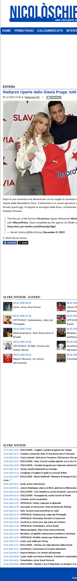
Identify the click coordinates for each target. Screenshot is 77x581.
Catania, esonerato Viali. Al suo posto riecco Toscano (47, 454)
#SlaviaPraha (20, 222)
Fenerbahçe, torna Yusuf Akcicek (37, 560)
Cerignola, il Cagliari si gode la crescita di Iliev (43, 473)
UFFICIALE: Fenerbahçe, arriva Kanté (39, 526)
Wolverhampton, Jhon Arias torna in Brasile (42, 530)
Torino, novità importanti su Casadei (38, 469)
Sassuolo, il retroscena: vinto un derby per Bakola (45, 507)
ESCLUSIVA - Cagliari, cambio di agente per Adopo (46, 450)
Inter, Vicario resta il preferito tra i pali (39, 511)
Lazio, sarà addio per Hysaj (34, 541)
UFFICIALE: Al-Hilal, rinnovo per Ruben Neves (43, 537)
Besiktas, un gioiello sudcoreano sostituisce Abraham (47, 533)
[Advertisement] (30, 269)
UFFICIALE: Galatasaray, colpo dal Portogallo (43, 514)
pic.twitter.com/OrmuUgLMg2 (38, 226)
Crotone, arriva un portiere (33, 499)
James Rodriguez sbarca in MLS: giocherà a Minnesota (48, 488)
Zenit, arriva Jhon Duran (27, 307)
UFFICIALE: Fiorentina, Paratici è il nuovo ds (42, 518)
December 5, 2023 (54, 232)
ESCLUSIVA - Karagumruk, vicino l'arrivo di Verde (45, 495)
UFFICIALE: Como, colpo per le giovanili (40, 503)
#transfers (13, 226)
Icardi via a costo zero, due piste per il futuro (42, 522)
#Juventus (43, 218)
